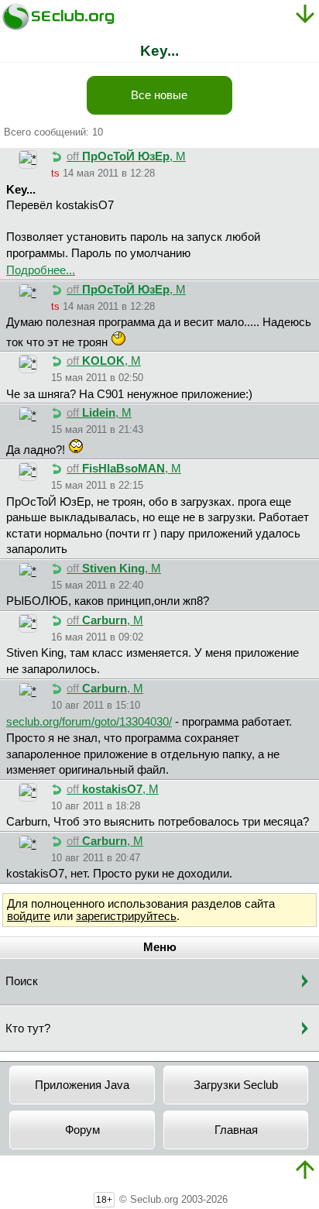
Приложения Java (82, 1085)
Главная (236, 1130)
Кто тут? (27, 1028)
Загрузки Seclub (236, 1085)
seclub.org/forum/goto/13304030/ (89, 722)
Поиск (21, 981)
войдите (28, 916)
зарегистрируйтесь (126, 916)
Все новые (159, 95)
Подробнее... (40, 270)
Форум (82, 1130)
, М (126, 156)
